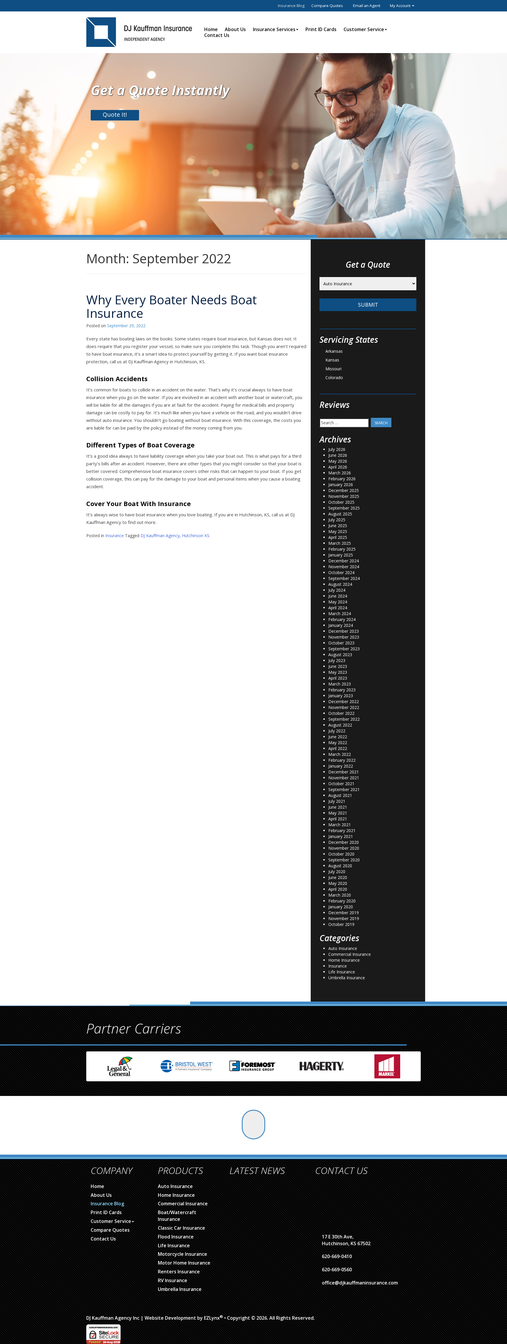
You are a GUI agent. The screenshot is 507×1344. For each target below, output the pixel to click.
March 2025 (339, 543)
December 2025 (343, 490)
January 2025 (340, 555)
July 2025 (336, 519)
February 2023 (342, 690)
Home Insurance (344, 960)
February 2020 (342, 901)
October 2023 (341, 643)
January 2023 (340, 695)
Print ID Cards (321, 29)
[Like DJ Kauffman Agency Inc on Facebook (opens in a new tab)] (253, 1124)
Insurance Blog (291, 5)
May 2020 (337, 883)
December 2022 (343, 701)
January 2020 (340, 906)
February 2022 (342, 760)
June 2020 (337, 877)
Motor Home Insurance (184, 1263)
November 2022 (343, 707)
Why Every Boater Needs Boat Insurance (171, 306)
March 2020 (339, 895)
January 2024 (340, 625)
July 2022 (336, 731)
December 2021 (343, 772)
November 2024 (343, 566)
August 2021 (340, 795)
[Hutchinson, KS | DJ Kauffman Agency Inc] (139, 31)
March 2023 (339, 684)
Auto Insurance (342, 948)
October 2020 (341, 854)
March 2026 (339, 473)
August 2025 (340, 514)
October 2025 (341, 502)
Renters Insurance (179, 1271)
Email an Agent (366, 5)
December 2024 (343, 561)
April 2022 (337, 748)
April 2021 (337, 819)
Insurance (114, 535)
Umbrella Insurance (346, 977)
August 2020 (340, 865)
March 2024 (339, 613)
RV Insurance (172, 1280)
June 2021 (337, 807)
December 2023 (343, 631)
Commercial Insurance (349, 954)
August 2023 (340, 654)
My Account (400, 5)
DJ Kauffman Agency (160, 535)
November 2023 (343, 637)
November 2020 (343, 848)
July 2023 (336, 660)
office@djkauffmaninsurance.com (360, 1282)
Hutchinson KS (195, 535)
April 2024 (337, 607)
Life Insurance (341, 972)
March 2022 (339, 754)
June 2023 (337, 666)
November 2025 (343, 496)
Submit (368, 304)
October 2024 (341, 572)
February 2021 (342, 830)
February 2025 (342, 549)
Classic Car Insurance (181, 1228)
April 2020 (337, 889)
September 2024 (344, 578)
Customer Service (364, 29)
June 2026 (337, 455)
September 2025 (344, 508)
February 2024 (342, 619)
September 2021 (344, 789)
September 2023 (344, 648)
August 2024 (340, 584)
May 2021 (337, 813)
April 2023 (337, 678)
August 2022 (340, 725)
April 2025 (337, 537)
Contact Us (216, 35)
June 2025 (337, 525)
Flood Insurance (176, 1236)
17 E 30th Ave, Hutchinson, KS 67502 (346, 1240)
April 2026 (337, 467)
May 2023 (337, 672)
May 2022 (337, 742)
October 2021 (341, 783)
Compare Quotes (327, 5)
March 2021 (339, 824)
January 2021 (340, 836)
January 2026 (340, 484)
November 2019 (343, 918)
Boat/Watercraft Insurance (177, 1215)
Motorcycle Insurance (182, 1254)
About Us (235, 29)
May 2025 (337, 531)
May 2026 (337, 461)
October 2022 (341, 713)
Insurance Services (274, 29)
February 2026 (342, 478)
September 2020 (344, 860)
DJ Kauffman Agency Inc (112, 1318)
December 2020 (343, 842)
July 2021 (336, 801)
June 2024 (337, 596)
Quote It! (115, 114)
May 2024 (337, 602)
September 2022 (344, 719)
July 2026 (336, 449)
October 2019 (341, 924)
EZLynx (212, 1318)
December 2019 (343, 912)
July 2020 (336, 871)
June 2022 (337, 736)
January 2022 (340, 766)
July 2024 (336, 590)
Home (211, 29)
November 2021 (343, 777)
